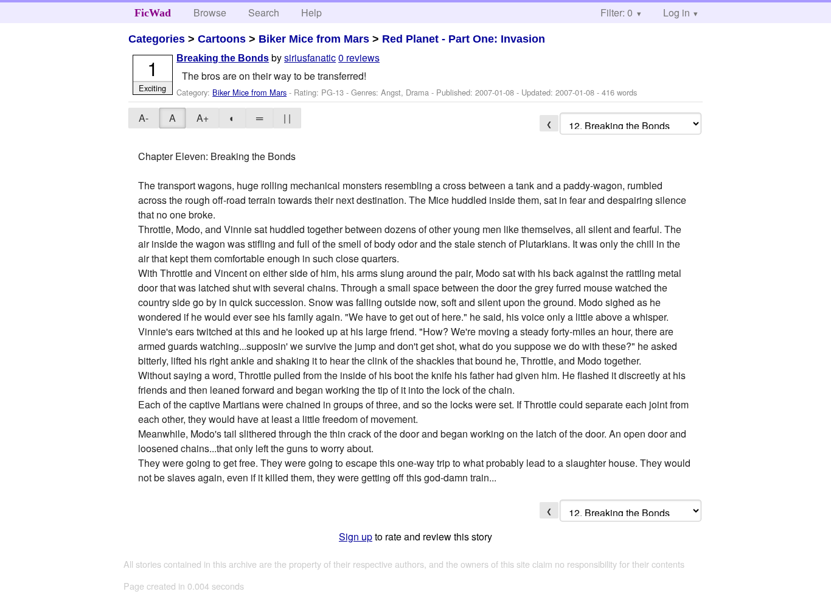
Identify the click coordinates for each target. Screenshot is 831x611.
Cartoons (222, 39)
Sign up (355, 536)
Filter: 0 (616, 12)
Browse (209, 12)
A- (143, 118)
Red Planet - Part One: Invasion (463, 39)
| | (287, 118)
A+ (202, 118)
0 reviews (359, 58)
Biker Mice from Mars (314, 39)
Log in (676, 12)
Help (311, 12)
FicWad (152, 13)
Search (263, 12)
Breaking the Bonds (222, 58)
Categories (156, 39)
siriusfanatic (310, 58)
